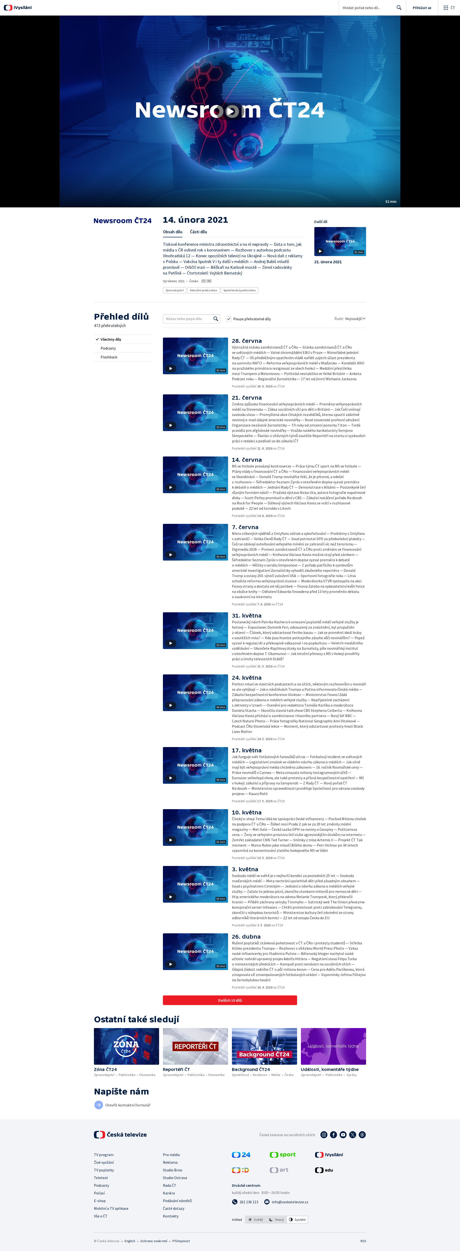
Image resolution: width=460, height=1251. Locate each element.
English (130, 1241)
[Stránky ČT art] (279, 1171)
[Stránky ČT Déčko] (240, 1171)
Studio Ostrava (175, 1177)
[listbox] (276, 1220)
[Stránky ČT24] (241, 1156)
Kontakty (170, 1216)
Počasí (99, 1193)
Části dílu (198, 231)
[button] (230, 111)
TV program (104, 1154)
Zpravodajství (175, 290)
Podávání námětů (177, 1200)
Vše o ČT (101, 1216)
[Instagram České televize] (324, 1135)
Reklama (170, 1162)
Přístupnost (181, 1241)
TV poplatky (104, 1170)
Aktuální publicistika (203, 290)
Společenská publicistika (240, 290)
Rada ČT (169, 1185)
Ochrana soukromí (153, 1241)
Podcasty (101, 1185)
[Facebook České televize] (333, 1135)
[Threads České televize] (362, 1135)
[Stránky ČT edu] (324, 1171)
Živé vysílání (104, 1162)
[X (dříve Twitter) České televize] (352, 1135)
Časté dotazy (173, 1208)
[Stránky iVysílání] (329, 1156)
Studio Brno (172, 1170)
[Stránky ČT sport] (283, 1156)
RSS (363, 1241)
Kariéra (169, 1193)
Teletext (101, 1177)
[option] (256, 1219)
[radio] (122, 339)
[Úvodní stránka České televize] (121, 1135)
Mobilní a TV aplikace (111, 1208)
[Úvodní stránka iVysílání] (22, 8)
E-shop (100, 1200)
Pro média (171, 1154)
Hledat (399, 7)
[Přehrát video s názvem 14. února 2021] (230, 111)
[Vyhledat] (215, 318)
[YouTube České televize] (343, 1135)
